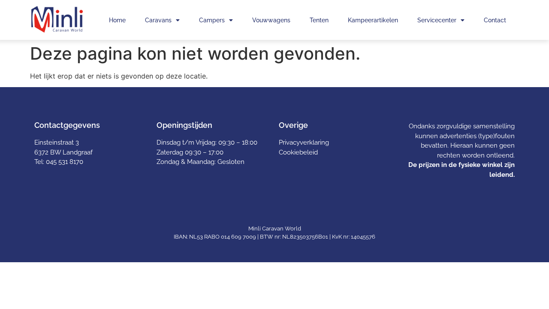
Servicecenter (436, 20)
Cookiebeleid (298, 152)
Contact (495, 20)
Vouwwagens (271, 20)
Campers (212, 20)
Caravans (158, 20)
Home (117, 20)
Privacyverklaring (304, 142)
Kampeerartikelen (373, 20)
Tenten (319, 20)
